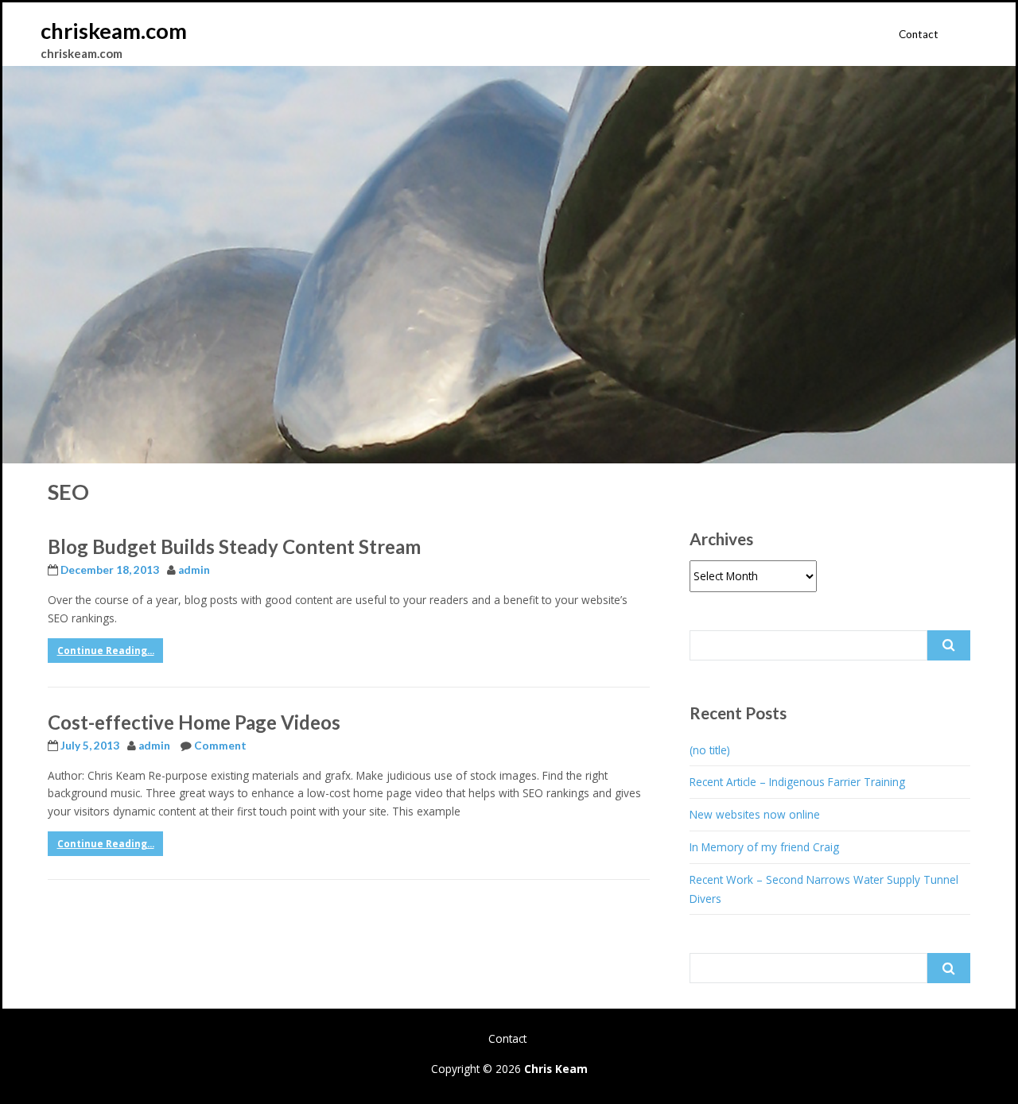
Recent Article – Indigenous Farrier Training (797, 781)
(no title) (710, 749)
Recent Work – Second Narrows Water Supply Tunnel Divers (824, 889)
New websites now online (755, 814)
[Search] (948, 645)
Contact (918, 34)
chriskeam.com (114, 30)
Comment (220, 745)
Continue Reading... (105, 651)
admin (194, 570)
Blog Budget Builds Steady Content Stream (234, 546)
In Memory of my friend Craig (764, 846)
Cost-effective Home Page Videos (194, 722)
